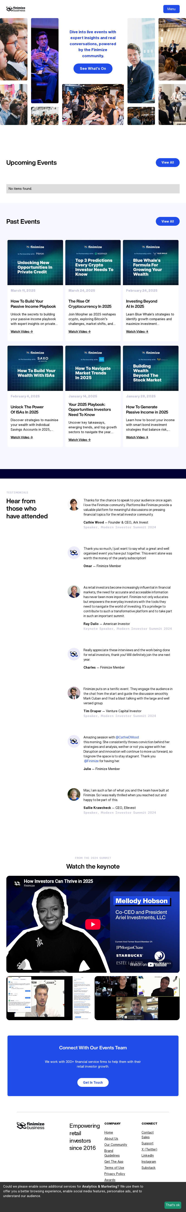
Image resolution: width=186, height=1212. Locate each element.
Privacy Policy (114, 1173)
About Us (111, 1138)
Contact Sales (148, 1135)
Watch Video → (22, 331)
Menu (171, 9)
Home (108, 1132)
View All (168, 162)
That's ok (173, 1205)
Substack (149, 1167)
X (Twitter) (149, 1149)
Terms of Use (114, 1167)
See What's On (93, 68)
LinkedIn (148, 1155)
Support (147, 1143)
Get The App (113, 1161)
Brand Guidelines (112, 1153)
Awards (109, 1179)
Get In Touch (93, 1082)
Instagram (149, 1161)
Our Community (115, 1144)
